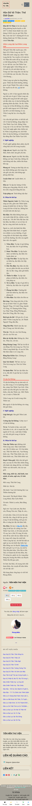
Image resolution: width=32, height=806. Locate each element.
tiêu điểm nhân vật (13, 743)
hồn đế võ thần (12, 590)
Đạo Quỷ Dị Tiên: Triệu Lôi (11, 658)
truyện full (9, 795)
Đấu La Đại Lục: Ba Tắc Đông (12, 716)
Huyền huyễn (11, 20)
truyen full (12, 797)
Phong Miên (16, 632)
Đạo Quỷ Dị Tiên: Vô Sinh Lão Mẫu (14, 671)
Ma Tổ (19, 526)
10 (7, 595)
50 (19, 595)
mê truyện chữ (24, 795)
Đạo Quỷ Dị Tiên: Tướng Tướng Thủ (14, 668)
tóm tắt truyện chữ (18, 745)
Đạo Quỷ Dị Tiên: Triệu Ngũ (12, 661)
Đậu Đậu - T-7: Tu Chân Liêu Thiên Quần (16, 692)
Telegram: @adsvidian (12, 762)
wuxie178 (7, 18)
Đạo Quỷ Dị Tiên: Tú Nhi (11, 665)
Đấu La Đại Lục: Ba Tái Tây (11, 720)
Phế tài (23, 20)
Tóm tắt (5, 20)
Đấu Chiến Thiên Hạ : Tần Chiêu (13, 685)
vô (19, 87)
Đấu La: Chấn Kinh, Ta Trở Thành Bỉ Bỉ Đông (17, 703)
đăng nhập (16, 611)
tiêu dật (17, 590)
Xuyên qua (17, 20)
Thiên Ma (24, 545)
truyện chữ (10, 799)
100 (7, 599)
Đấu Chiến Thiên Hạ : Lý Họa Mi (13, 682)
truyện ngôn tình (11, 747)
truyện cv (16, 795)
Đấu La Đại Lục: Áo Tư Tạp (11, 713)
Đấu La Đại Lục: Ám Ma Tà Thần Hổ (14, 710)
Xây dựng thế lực (7, 22)
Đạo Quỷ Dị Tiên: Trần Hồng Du (13, 654)
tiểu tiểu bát (23, 590)
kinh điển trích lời (19, 741)
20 (13, 595)
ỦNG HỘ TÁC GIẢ (16, 605)
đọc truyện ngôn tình (21, 799)
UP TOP (16, 789)
